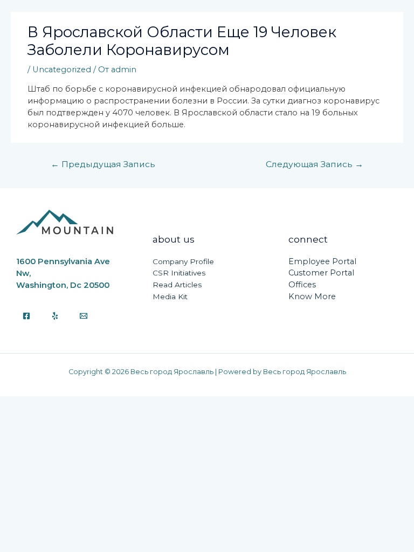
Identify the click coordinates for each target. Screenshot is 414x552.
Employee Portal (322, 261)
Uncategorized (61, 69)
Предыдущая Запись (103, 164)
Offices (302, 284)
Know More (312, 296)
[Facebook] (26, 316)
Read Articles (177, 284)
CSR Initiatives (179, 272)
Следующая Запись (314, 164)
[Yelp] (55, 316)
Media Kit (170, 296)
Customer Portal (321, 273)
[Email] (83, 316)
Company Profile (183, 261)
